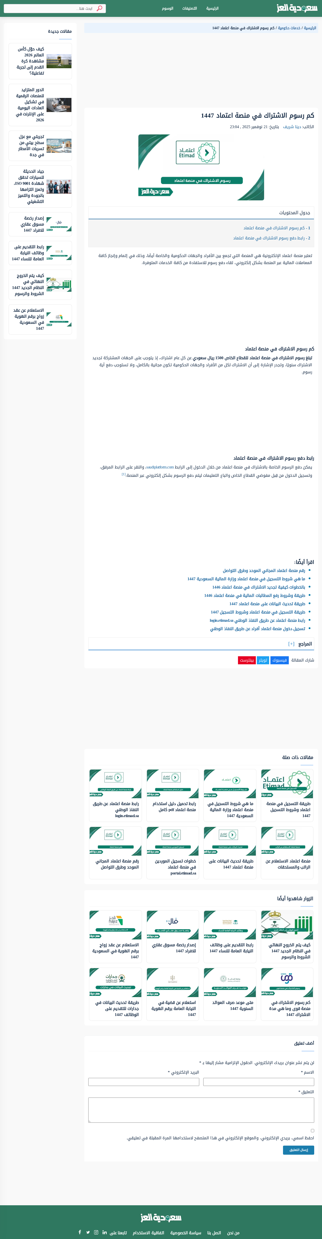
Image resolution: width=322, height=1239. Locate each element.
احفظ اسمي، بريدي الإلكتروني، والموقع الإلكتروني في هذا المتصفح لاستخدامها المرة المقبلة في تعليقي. (220, 1138)
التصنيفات (189, 8)
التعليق (306, 1092)
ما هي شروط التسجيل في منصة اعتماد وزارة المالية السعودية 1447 (246, 579)
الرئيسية (212, 8)
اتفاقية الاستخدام (148, 1233)
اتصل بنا (214, 1233)
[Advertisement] (201, 72)
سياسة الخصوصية (186, 1233)
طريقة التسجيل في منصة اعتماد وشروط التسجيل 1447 (258, 612)
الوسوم (167, 8)
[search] (97, 8)
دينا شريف (292, 127)
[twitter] (88, 1233)
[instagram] (96, 1233)
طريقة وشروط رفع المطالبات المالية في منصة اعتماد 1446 (254, 595)
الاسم (307, 1072)
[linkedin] (104, 1233)
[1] (124, 474)
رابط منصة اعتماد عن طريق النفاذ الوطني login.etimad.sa (257, 620)
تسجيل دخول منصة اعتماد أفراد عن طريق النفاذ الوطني (257, 629)
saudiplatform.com (160, 467)
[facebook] (79, 1233)
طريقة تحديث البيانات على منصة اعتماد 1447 (267, 604)
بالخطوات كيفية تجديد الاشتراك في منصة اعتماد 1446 (258, 587)
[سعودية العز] (297, 8)
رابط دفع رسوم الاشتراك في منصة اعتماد (271, 238)
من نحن (233, 1233)
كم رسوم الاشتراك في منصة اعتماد (277, 228)
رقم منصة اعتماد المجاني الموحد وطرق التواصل (264, 570)
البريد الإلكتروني (183, 1072)
